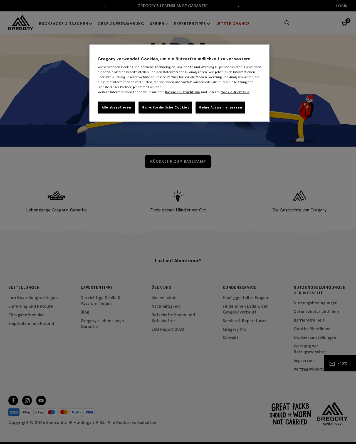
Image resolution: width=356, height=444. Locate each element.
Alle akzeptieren (116, 107)
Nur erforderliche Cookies (165, 107)
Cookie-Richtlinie (235, 92)
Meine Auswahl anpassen (220, 107)
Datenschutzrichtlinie (182, 92)
